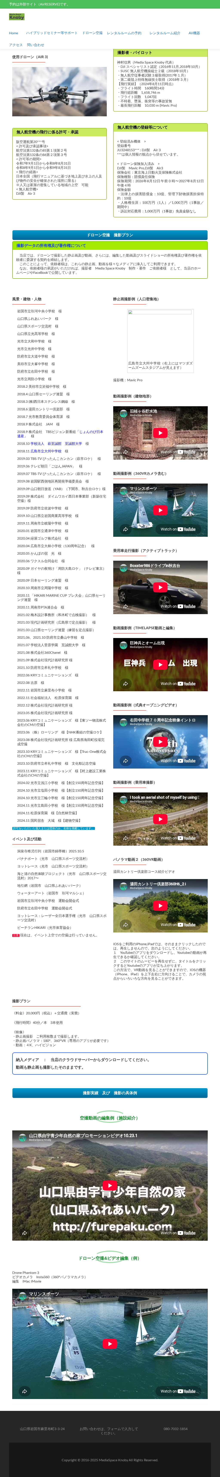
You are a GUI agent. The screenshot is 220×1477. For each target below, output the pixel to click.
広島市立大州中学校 (46, 451)
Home (13, 33)
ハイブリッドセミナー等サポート (52, 33)
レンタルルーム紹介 (165, 33)
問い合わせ (35, 45)
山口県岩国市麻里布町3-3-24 (42, 1429)
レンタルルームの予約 (124, 33)
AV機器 (194, 33)
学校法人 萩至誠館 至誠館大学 (56, 443)
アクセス (16, 45)
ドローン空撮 (92, 33)
